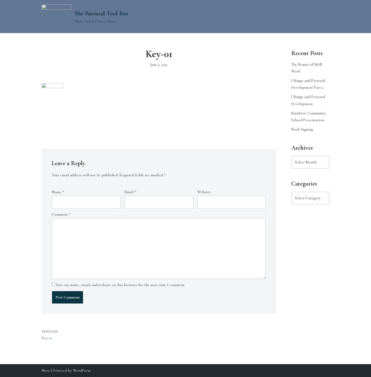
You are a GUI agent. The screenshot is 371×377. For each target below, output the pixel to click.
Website (204, 191)
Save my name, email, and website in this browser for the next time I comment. (120, 284)
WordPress (82, 370)
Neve (46, 370)
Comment (61, 214)
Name (58, 191)
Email (130, 191)
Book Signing (302, 129)
